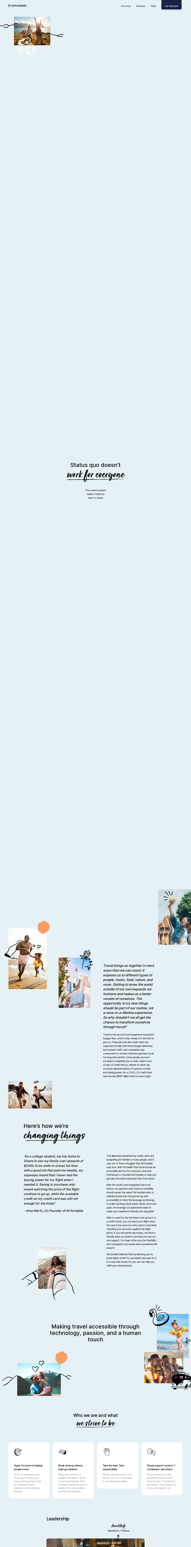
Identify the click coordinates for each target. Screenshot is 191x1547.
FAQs (153, 6)
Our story (126, 6)
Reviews (140, 6)
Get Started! (171, 6)
